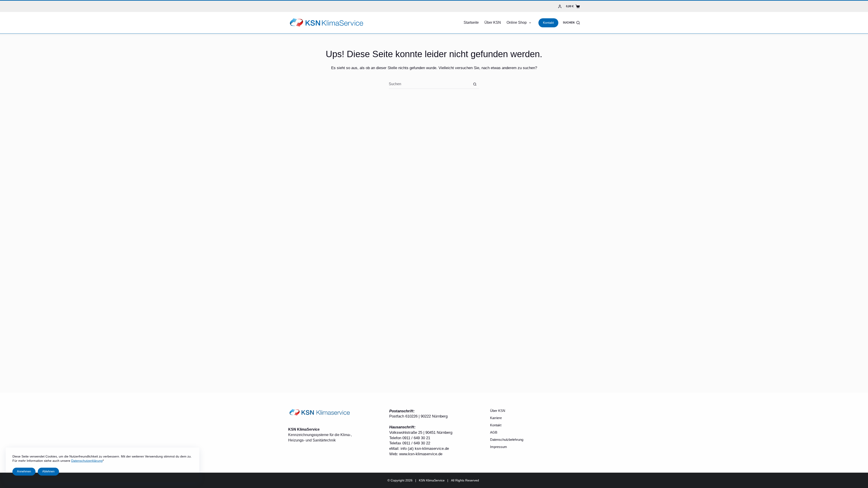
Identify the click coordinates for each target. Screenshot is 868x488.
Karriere (496, 418)
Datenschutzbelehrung (506, 439)
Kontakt (548, 22)
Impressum (498, 447)
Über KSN (492, 22)
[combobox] (429, 84)
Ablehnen (48, 471)
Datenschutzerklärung (87, 460)
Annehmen (24, 471)
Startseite (471, 22)
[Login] (559, 6)
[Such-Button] (474, 84)
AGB (493, 432)
